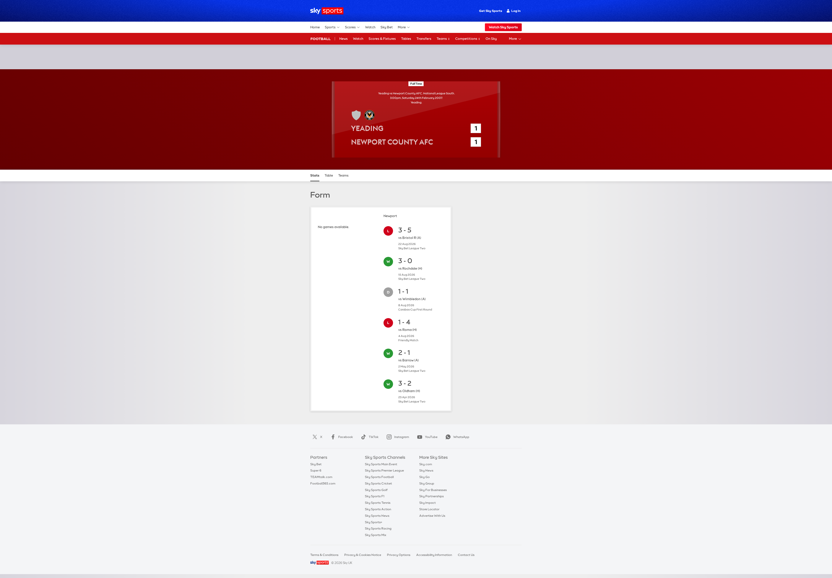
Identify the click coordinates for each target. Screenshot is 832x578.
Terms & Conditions (324, 554)
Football (320, 38)
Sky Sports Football (379, 476)
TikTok (374, 436)
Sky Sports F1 (374, 496)
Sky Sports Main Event (381, 464)
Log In (516, 10)
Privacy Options (398, 554)
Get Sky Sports (490, 10)
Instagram (401, 436)
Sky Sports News (377, 515)
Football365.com (322, 483)
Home (315, 27)
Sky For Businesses (433, 489)
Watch (370, 27)
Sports (330, 27)
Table (329, 175)
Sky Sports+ (373, 522)
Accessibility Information (434, 554)
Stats (314, 175)
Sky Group (426, 483)
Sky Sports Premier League (384, 470)
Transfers (423, 38)
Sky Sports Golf (376, 489)
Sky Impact (427, 502)
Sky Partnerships (431, 496)
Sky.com (425, 464)
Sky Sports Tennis (377, 502)
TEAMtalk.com (321, 476)
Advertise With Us (432, 515)
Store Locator (429, 509)
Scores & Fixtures (382, 38)
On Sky (491, 38)
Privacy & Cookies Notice (362, 554)
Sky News (426, 470)
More (402, 27)
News (343, 38)
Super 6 (315, 470)
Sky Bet (386, 27)
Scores (350, 27)
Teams (442, 38)
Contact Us (466, 554)
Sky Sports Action (378, 509)
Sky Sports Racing (378, 528)
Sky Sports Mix (375, 534)
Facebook (345, 436)
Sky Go (424, 476)
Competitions (466, 38)
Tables (406, 38)
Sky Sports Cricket (378, 483)
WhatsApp (461, 436)
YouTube (431, 436)
